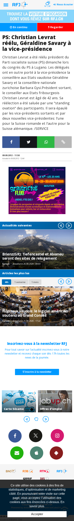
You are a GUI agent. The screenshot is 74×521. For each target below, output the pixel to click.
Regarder (56, 27)
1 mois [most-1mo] (35, 282)
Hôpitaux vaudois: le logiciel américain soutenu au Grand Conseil (35, 313)
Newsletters (17, 453)
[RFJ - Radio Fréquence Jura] (62, 471)
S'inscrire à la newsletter (37, 371)
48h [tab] (6, 282)
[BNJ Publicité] (11, 471)
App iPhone (36, 453)
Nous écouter (65, 4)
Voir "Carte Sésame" (19, 401)
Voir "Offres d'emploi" (55, 401)
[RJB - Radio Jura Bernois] (28, 471)
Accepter (37, 514)
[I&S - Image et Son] (45, 478)
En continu (19, 27)
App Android (56, 453)
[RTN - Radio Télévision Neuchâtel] (45, 471)
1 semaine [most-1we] (19, 282)
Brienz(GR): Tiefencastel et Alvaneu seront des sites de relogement (33, 256)
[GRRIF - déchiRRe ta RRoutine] (28, 478)
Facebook (15, 436)
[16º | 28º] (47, 0)
